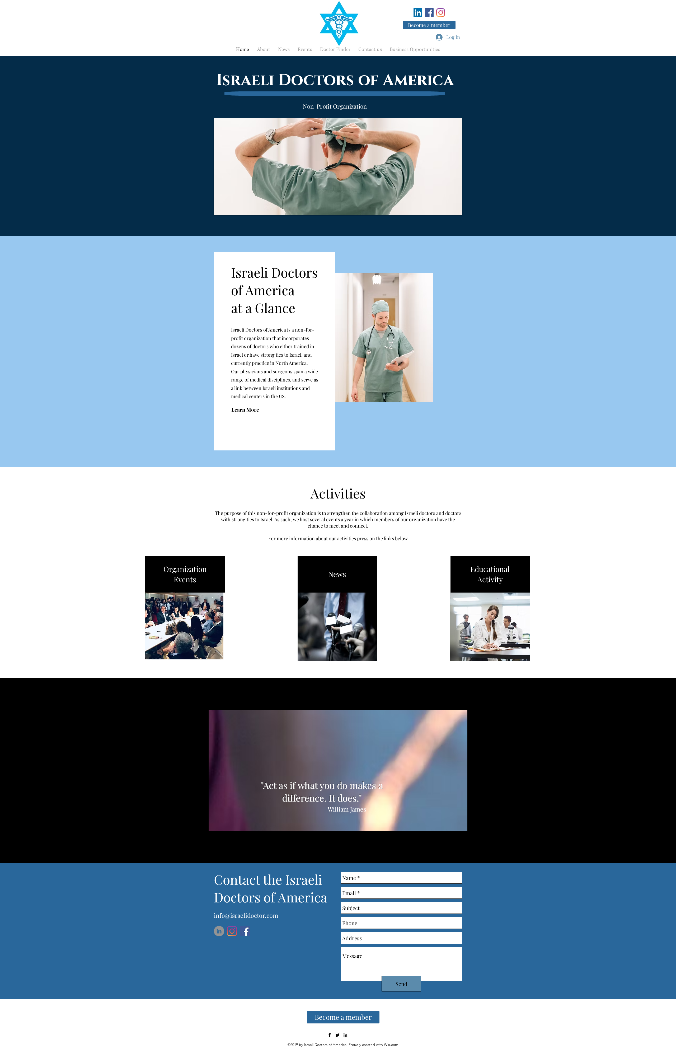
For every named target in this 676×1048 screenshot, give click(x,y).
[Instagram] (440, 12)
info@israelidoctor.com (246, 915)
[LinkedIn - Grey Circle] (219, 931)
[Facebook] (429, 12)
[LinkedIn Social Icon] (418, 12)
